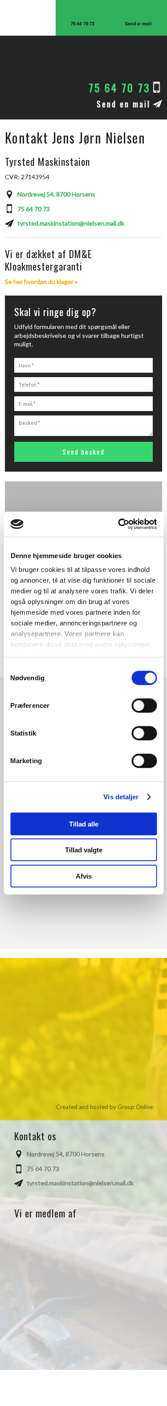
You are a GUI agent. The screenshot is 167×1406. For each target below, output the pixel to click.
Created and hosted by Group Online (104, 1106)
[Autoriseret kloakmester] (83, 1255)
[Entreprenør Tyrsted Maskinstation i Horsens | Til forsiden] (83, 58)
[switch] (144, 705)
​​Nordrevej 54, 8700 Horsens (56, 194)
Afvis (84, 876)
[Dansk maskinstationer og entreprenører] (83, 1321)
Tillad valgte (83, 850)
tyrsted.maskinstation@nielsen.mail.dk (70, 223)
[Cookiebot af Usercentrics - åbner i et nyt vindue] (119, 524)
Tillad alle (83, 823)
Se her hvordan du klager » (41, 281)
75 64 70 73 (33, 209)
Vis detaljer (120, 797)
